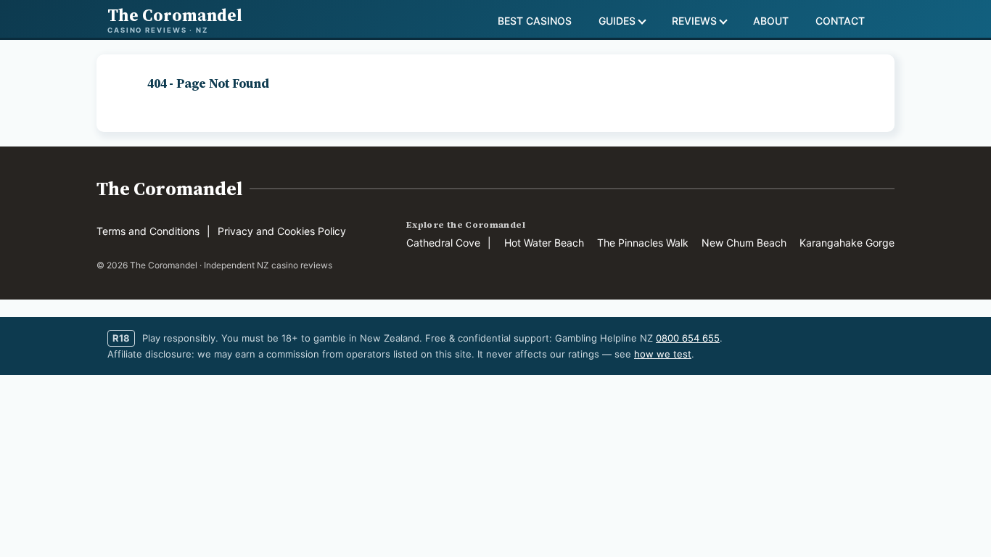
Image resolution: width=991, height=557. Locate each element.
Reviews (694, 21)
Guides (617, 21)
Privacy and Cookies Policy (282, 231)
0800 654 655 (688, 338)
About (771, 21)
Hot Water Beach (544, 242)
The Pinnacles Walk (642, 242)
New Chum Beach (744, 242)
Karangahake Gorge (847, 242)
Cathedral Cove (443, 242)
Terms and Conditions (148, 231)
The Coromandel (169, 189)
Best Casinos (535, 21)
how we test (662, 354)
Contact (840, 21)
